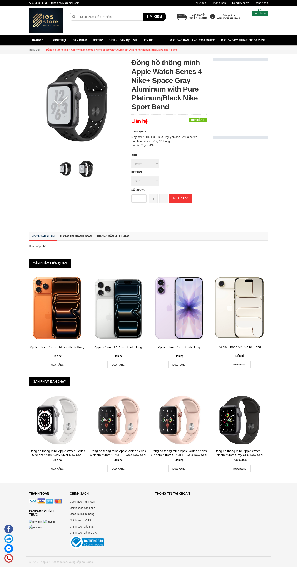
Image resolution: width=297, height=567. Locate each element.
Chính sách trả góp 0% (83, 532)
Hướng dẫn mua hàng (113, 236)
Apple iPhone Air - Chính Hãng (240, 346)
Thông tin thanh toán (76, 236)
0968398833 (39, 3)
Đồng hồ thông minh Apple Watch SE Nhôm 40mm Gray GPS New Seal (240, 453)
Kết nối (136, 172)
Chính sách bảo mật (81, 526)
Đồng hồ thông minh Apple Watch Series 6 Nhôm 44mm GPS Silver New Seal (57, 453)
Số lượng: (138, 189)
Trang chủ (34, 49)
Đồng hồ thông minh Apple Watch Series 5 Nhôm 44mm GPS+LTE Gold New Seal (179, 453)
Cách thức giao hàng (82, 514)
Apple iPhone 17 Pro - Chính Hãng (118, 347)
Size (134, 154)
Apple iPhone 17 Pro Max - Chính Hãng (57, 347)
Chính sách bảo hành (82, 507)
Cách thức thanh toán (82, 501)
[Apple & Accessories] (46, 21)
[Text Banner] (240, 183)
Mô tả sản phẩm (43, 236)
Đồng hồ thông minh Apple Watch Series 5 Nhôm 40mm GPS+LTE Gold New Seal (118, 453)
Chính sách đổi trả (80, 520)
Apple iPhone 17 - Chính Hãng (179, 347)
